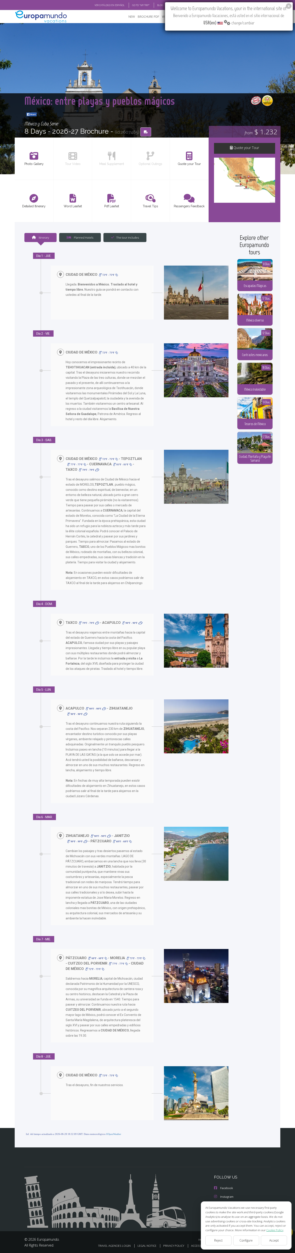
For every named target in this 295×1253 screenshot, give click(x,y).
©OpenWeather (113, 1134)
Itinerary (43, 237)
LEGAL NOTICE (147, 1246)
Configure (246, 1240)
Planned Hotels (83, 237)
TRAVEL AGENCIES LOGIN (114, 1246)
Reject (218, 1240)
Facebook (226, 1188)
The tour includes (127, 237)
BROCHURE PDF (148, 16)
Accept (274, 1240)
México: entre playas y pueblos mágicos (99, 100)
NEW (131, 16)
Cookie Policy (274, 1230)
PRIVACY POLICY (173, 1246)
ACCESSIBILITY (200, 1246)
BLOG (160, 5)
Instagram (226, 1197)
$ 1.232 (261, 131)
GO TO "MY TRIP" (141, 5)
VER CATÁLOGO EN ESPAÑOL (110, 5)
